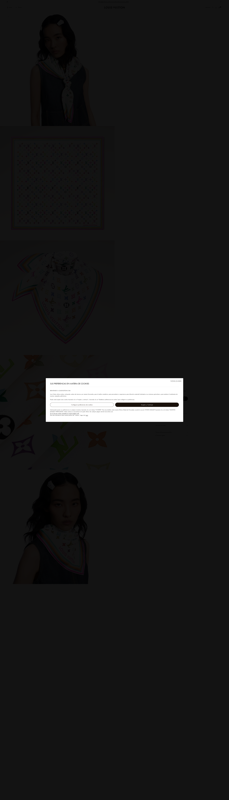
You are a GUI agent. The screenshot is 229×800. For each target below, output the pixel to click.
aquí (87, 415)
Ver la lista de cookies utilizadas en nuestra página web (64, 413)
